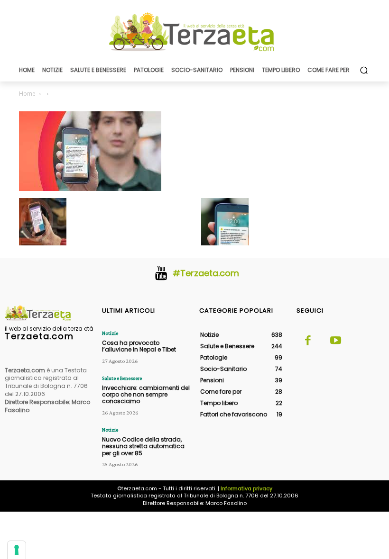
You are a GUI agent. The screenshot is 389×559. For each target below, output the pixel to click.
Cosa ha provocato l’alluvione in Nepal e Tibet (139, 346)
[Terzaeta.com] (194, 32)
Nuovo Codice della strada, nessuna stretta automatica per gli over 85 (143, 446)
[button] (363, 70)
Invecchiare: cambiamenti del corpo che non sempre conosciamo (146, 395)
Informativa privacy (246, 488)
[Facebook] (307, 341)
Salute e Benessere (122, 378)
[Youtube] (335, 341)
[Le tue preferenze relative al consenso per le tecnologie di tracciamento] (17, 550)
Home (27, 94)
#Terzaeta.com (206, 273)
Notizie (110, 333)
